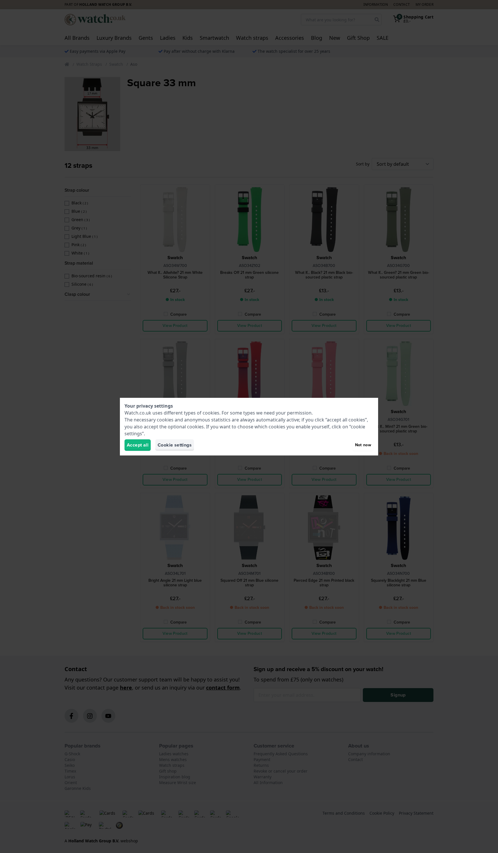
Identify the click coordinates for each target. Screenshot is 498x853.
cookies (211, 413)
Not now (363, 445)
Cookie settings (175, 445)
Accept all (137, 445)
